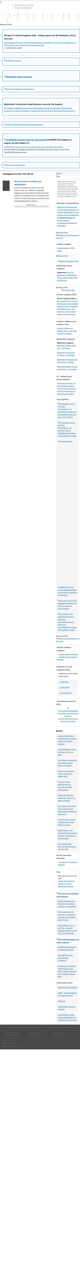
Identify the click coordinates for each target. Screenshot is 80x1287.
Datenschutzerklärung (66, 196)
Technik (13, 15)
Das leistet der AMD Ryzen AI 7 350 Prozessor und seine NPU (67, 846)
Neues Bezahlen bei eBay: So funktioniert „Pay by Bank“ (67, 752)
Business (38, 15)
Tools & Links (42, 1027)
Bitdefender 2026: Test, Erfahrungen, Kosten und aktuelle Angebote (66, 798)
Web (30, 15)
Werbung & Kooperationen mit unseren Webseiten (19, 1027)
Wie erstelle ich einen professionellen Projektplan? (65, 957)
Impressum (52, 1027)
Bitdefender (58, 15)
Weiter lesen (32, 205)
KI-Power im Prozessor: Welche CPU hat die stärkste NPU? (66, 773)
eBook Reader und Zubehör (67, 987)
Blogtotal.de (32, 1035)
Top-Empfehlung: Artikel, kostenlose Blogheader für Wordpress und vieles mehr (67, 1017)
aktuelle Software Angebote (68, 654)
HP (66, 15)
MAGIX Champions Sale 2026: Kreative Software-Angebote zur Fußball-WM (67, 903)
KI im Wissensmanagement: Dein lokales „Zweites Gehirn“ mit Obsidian (67, 763)
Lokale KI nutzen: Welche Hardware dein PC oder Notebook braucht (66, 822)
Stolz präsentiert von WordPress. (13, 1046)
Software (23, 15)
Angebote (47, 15)
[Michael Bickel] (1, 2)
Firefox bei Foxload (34, 1033)
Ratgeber (73, 15)
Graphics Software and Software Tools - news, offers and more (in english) (67, 331)
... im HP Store (64, 682)
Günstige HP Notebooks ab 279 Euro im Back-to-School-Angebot (67, 606)
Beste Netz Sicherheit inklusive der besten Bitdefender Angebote (66, 883)
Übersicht (4, 15)
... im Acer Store (64, 687)
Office (3, 20)
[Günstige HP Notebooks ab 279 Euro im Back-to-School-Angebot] (67, 601)
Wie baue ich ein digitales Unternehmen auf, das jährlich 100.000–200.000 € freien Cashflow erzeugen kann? (67, 971)
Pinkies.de (61, 1001)
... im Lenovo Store (65, 693)
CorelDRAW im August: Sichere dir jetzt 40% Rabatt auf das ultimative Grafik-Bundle (33, 147)
